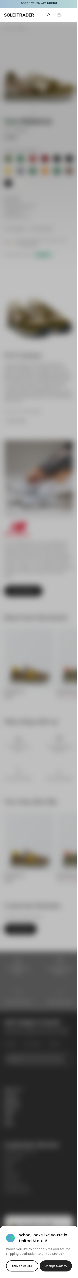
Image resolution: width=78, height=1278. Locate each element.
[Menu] (69, 15)
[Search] (48, 15)
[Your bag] (59, 15)
